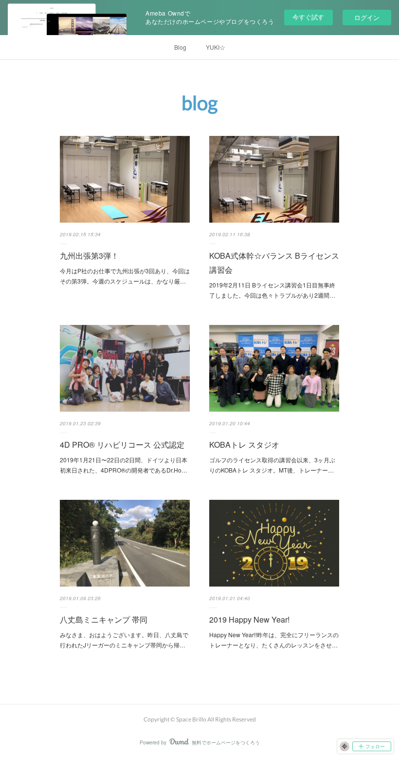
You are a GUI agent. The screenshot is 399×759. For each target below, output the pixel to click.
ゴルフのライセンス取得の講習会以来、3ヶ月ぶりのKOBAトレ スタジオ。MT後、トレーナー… (272, 464)
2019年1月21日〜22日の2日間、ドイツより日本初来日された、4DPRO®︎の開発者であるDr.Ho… (123, 464)
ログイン (367, 17)
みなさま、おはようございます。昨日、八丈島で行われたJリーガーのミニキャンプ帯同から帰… (124, 639)
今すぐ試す (308, 16)
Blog (180, 47)
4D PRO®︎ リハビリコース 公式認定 (122, 444)
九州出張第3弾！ (89, 255)
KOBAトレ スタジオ (244, 444)
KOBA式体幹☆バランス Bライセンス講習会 (274, 262)
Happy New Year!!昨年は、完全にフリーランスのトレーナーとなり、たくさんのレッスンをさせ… (274, 639)
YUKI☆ (215, 47)
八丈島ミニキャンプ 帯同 (103, 619)
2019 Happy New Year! (249, 619)
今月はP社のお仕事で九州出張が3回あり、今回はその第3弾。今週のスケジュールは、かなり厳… (125, 275)
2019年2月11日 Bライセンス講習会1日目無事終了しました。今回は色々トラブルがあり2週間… (272, 290)
